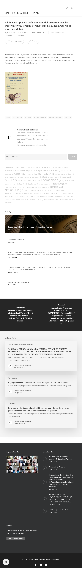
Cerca (73, 157)
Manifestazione (43, 187)
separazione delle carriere (41, 196)
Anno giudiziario (21, 167)
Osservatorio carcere (43, 190)
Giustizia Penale (31, 184)
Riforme (68, 117)
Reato (7, 196)
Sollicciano (70, 196)
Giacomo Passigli (70, 180)
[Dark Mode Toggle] (6, 562)
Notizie (56, 186)
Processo (37, 193)
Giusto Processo (44, 184)
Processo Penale (40, 117)
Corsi (71, 174)
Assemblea (33, 167)
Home (16, 345)
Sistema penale (59, 196)
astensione (46, 167)
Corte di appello (25, 177)
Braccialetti (9, 171)
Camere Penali (66, 170)
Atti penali (59, 167)
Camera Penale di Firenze (22, 13)
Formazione (61, 32)
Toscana (8, 199)
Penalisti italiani (10, 193)
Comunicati (44, 173)
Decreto (35, 177)
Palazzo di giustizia (62, 190)
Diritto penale (65, 177)
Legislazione (21, 187)
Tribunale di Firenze (20, 199)
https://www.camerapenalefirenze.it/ (31, 145)
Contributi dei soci (61, 174)
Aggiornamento (10, 167)
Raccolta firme (67, 194)
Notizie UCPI (14, 190)
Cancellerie (9, 174)
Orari (27, 190)
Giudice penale (10, 184)
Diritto (43, 177)
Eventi (53, 32)
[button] (76, 8)
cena (30, 174)
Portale (19, 194)
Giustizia (20, 184)
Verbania (8, 202)
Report (15, 196)
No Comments (16, 41)
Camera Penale (22, 170)
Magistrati (32, 187)
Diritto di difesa (53, 177)
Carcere (20, 173)
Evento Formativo (25, 180)
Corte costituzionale (12, 177)
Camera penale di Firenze (45, 170)
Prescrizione (28, 193)
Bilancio (67, 167)
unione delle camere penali (65, 200)
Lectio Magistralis (10, 187)
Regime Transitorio (55, 117)
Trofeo (32, 200)
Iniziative (8, 35)
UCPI (41, 199)
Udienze (50, 200)
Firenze (36, 180)
